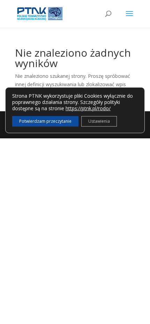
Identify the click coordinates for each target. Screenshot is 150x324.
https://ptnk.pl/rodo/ (88, 108)
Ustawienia (99, 121)
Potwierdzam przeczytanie (45, 121)
